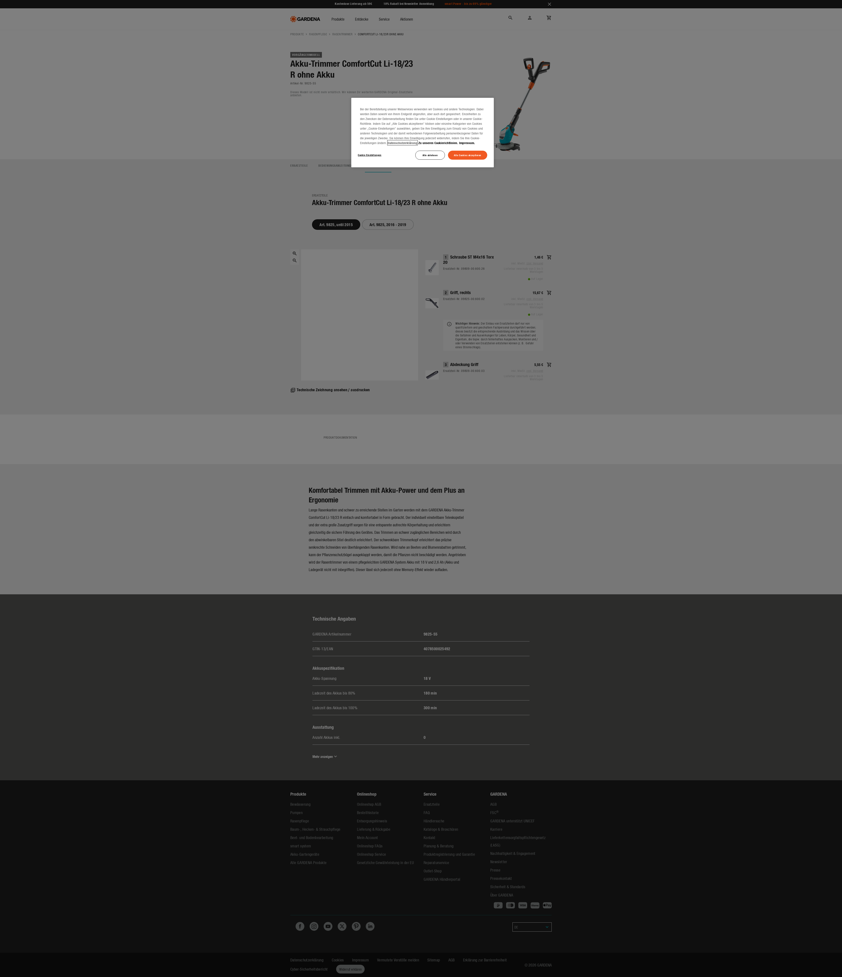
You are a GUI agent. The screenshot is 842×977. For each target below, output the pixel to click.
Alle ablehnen (430, 155)
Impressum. (467, 143)
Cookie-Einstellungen (369, 155)
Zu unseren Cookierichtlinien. (438, 143)
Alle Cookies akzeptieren (467, 155)
